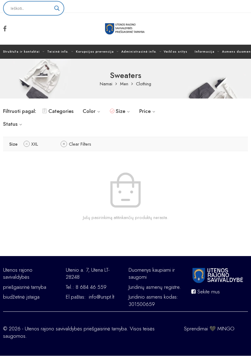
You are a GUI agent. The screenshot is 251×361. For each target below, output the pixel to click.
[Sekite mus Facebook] (5, 29)
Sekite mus (208, 291)
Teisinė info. (58, 51)
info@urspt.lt (101, 296)
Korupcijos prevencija (95, 51)
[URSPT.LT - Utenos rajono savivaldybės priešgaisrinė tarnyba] (125, 28)
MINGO (225, 328)
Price (145, 111)
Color (89, 111)
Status (10, 124)
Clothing (143, 84)
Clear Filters (80, 144)
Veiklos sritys (175, 51)
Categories (60, 111)
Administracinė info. (138, 51)
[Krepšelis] (239, 28)
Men (124, 84)
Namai (106, 84)
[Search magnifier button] (57, 8)
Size (120, 111)
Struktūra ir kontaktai (21, 51)
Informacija (205, 51)
